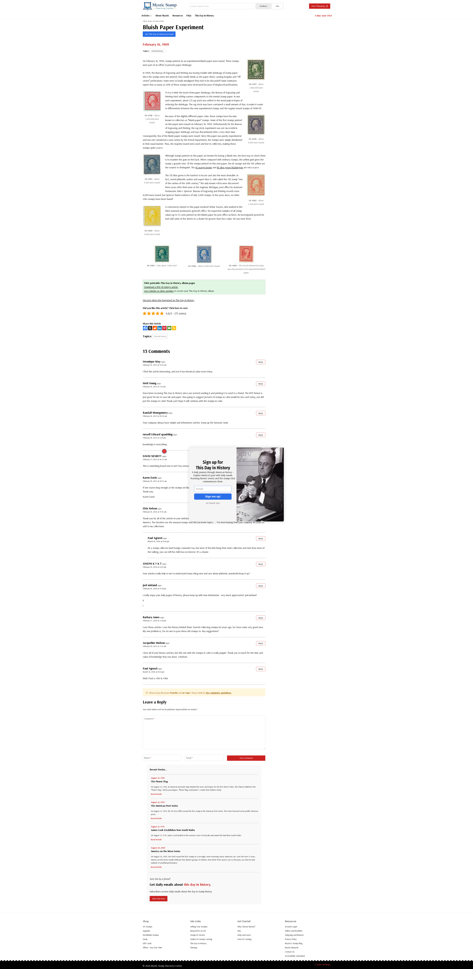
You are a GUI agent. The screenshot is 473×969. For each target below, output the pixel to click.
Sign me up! (212, 496)
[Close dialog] (164, 451)
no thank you (213, 503)
